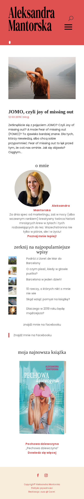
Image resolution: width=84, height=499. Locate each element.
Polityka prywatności (42, 488)
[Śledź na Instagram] (46, 475)
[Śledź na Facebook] (38, 475)
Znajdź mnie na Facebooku (42, 325)
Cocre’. (51, 491)
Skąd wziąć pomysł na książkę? (48, 299)
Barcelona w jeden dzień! (44, 279)
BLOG (26, 117)
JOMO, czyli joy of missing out (40, 111)
